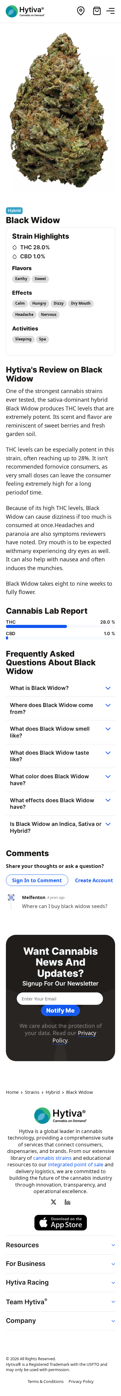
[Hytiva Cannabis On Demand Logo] (29, 11)
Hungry (39, 303)
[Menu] (113, 11)
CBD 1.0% (32, 256)
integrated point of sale (75, 1164)
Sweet (40, 278)
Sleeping (23, 339)
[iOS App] (60, 1222)
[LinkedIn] (67, 1202)
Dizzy (59, 303)
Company (21, 1320)
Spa (42, 339)
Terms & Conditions (46, 1381)
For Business (25, 1263)
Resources (22, 1245)
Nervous (48, 314)
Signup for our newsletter (60, 983)
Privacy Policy (81, 1381)
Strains (32, 1092)
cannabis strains (52, 1158)
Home (12, 1092)
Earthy (21, 278)
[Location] (81, 11)
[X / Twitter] (54, 1202)
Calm (20, 303)
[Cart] (97, 11)
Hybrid (53, 1092)
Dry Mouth (81, 303)
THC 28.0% (35, 247)
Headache (24, 314)
